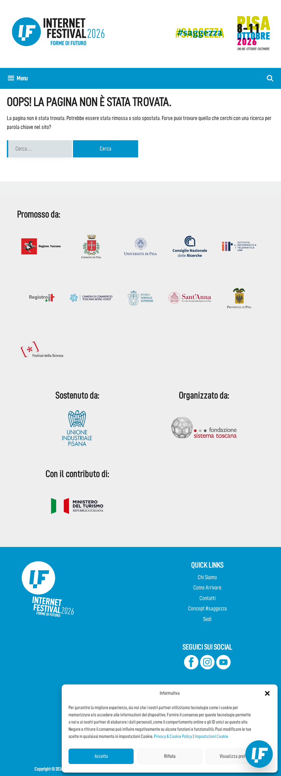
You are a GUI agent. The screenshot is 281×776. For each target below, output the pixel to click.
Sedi (207, 619)
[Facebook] (191, 667)
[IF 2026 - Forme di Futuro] (219, 33)
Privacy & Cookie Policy (173, 736)
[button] (267, 693)
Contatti (207, 598)
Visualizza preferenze (238, 756)
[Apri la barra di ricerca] (270, 78)
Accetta (101, 756)
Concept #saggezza (207, 608)
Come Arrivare (207, 587)
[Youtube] (223, 667)
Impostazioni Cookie (211, 736)
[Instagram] (207, 667)
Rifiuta (169, 756)
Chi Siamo (207, 577)
